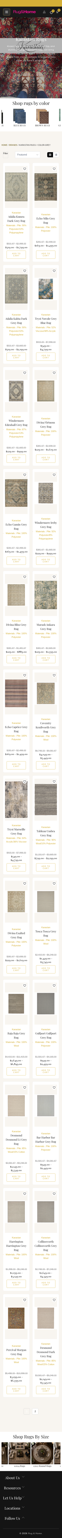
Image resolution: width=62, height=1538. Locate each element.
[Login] (44, 12)
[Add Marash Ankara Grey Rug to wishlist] (54, 577)
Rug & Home (35, 1533)
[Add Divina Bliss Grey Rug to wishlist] (25, 577)
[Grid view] (50, 154)
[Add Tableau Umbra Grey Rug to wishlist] (54, 781)
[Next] (59, 119)
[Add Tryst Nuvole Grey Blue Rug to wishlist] (54, 271)
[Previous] (2, 119)
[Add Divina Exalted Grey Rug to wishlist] (25, 883)
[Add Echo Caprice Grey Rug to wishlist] (25, 675)
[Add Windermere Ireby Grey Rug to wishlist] (54, 475)
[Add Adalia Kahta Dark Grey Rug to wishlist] (25, 271)
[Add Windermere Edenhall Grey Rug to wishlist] (25, 373)
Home (4, 145)
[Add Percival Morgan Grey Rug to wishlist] (25, 1300)
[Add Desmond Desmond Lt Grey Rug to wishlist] (25, 1087)
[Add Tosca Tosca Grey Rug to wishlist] (54, 883)
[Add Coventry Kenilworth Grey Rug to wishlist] (54, 675)
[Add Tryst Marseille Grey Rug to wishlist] (25, 781)
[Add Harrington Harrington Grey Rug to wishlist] (25, 1194)
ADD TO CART (16, 255)
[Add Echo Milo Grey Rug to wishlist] (54, 169)
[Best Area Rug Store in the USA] (26, 12)
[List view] (56, 154)
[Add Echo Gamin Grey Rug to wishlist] (25, 475)
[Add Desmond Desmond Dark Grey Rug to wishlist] (54, 1300)
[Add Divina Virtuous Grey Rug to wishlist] (54, 373)
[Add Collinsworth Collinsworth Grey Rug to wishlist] (54, 1194)
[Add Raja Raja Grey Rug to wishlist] (25, 985)
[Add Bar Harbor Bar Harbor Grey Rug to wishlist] (54, 1087)
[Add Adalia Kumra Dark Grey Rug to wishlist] (25, 169)
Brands (13, 145)
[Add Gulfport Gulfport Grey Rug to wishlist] (54, 985)
